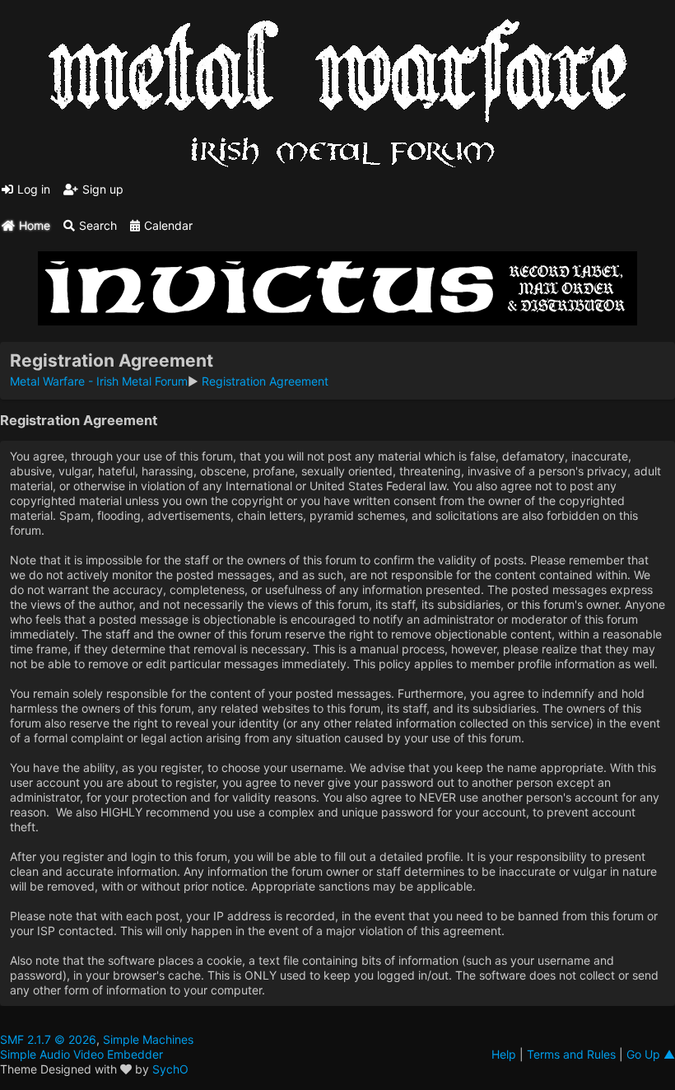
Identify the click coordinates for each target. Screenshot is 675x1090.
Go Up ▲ (650, 1054)
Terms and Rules (571, 1054)
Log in (33, 189)
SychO (170, 1069)
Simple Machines (148, 1039)
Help (503, 1054)
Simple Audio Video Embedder (81, 1054)
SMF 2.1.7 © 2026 (48, 1039)
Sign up (102, 189)
